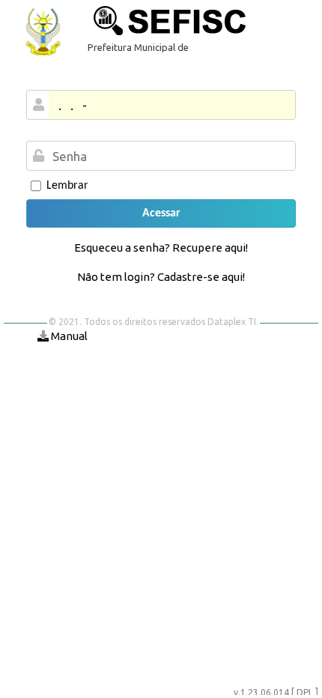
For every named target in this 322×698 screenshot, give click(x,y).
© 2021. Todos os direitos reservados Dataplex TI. (153, 322)
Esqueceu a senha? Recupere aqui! (161, 247)
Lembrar (67, 186)
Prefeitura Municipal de (138, 47)
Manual (68, 336)
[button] (161, 213)
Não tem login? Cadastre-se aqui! (161, 276)
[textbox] (170, 156)
